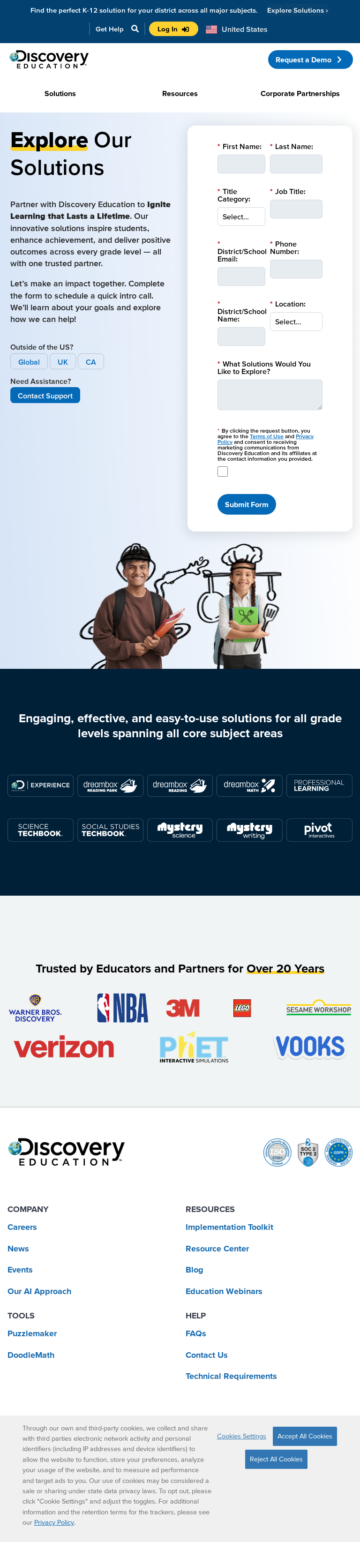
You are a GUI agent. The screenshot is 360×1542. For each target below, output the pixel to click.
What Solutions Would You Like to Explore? (264, 367)
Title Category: (234, 194)
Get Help (110, 29)
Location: (288, 303)
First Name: (240, 146)
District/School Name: (242, 311)
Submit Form (247, 504)
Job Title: (288, 191)
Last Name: (291, 146)
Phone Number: (284, 247)
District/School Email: (242, 251)
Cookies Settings (241, 1436)
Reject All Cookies (276, 1459)
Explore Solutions (297, 10)
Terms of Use (267, 436)
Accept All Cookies (305, 1436)
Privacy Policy (54, 1522)
